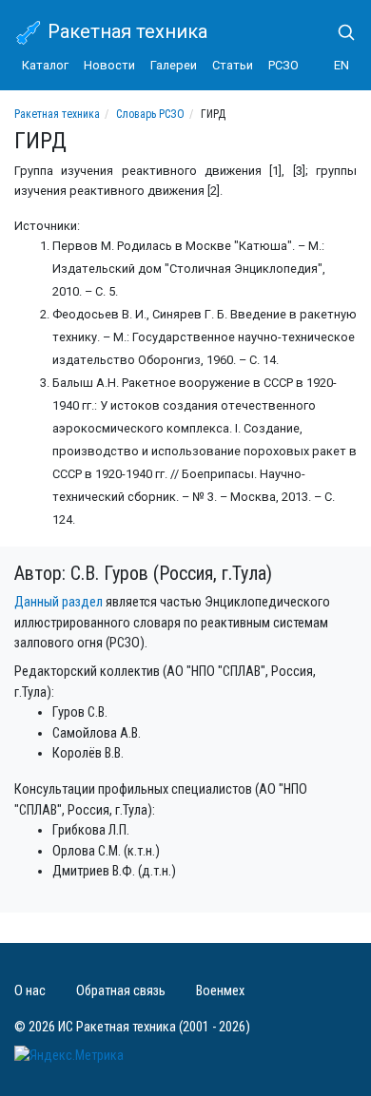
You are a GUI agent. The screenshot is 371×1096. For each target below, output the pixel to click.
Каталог (45, 65)
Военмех (220, 991)
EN (341, 65)
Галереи (173, 65)
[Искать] (339, 32)
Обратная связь (121, 991)
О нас (30, 991)
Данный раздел (58, 602)
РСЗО (283, 65)
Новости (109, 65)
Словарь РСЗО (150, 114)
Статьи (232, 65)
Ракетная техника (125, 31)
